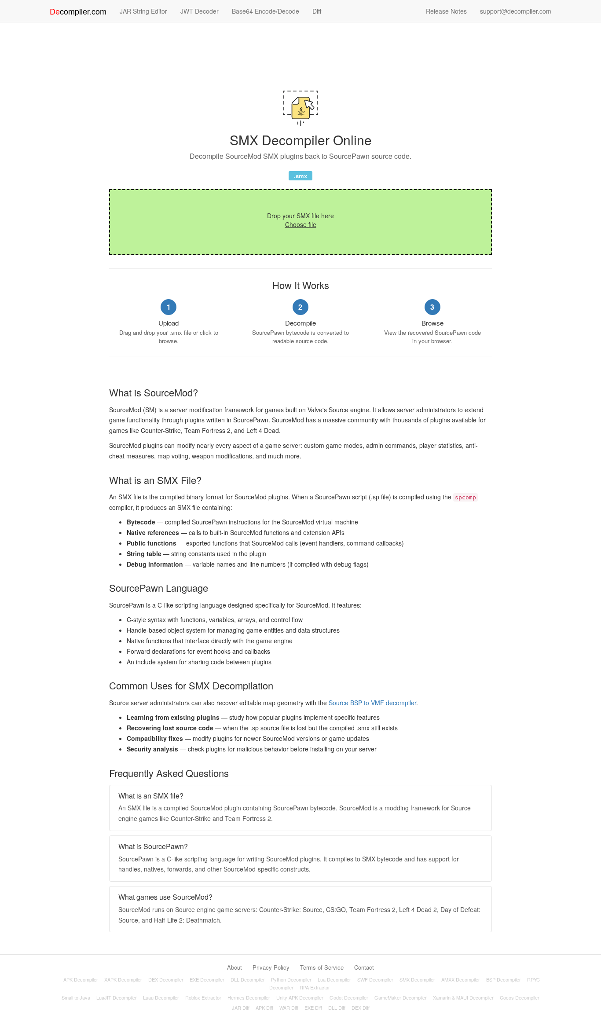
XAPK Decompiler (123, 979)
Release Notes (446, 11)
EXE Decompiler (207, 979)
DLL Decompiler (248, 979)
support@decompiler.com (515, 11)
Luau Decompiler (161, 997)
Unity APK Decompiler (299, 997)
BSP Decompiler (503, 979)
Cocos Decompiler (519, 997)
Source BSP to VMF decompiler (372, 702)
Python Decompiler (291, 979)
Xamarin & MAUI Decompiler (463, 997)
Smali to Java (76, 997)
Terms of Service (322, 967)
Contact (364, 967)
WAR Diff (288, 1007)
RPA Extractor (315, 987)
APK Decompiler (80, 979)
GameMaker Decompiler (400, 997)
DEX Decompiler (165, 979)
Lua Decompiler (334, 979)
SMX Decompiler (417, 979)
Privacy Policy (271, 967)
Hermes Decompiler (248, 997)
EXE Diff (313, 1007)
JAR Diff (240, 1007)
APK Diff (264, 1007)
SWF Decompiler (375, 979)
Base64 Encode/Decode (265, 11)
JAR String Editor (143, 11)
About (234, 967)
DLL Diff (336, 1007)
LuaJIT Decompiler (116, 997)
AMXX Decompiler (460, 979)
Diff (316, 11)
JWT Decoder (199, 11)
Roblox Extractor (203, 997)
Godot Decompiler (349, 997)
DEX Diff (361, 1007)
